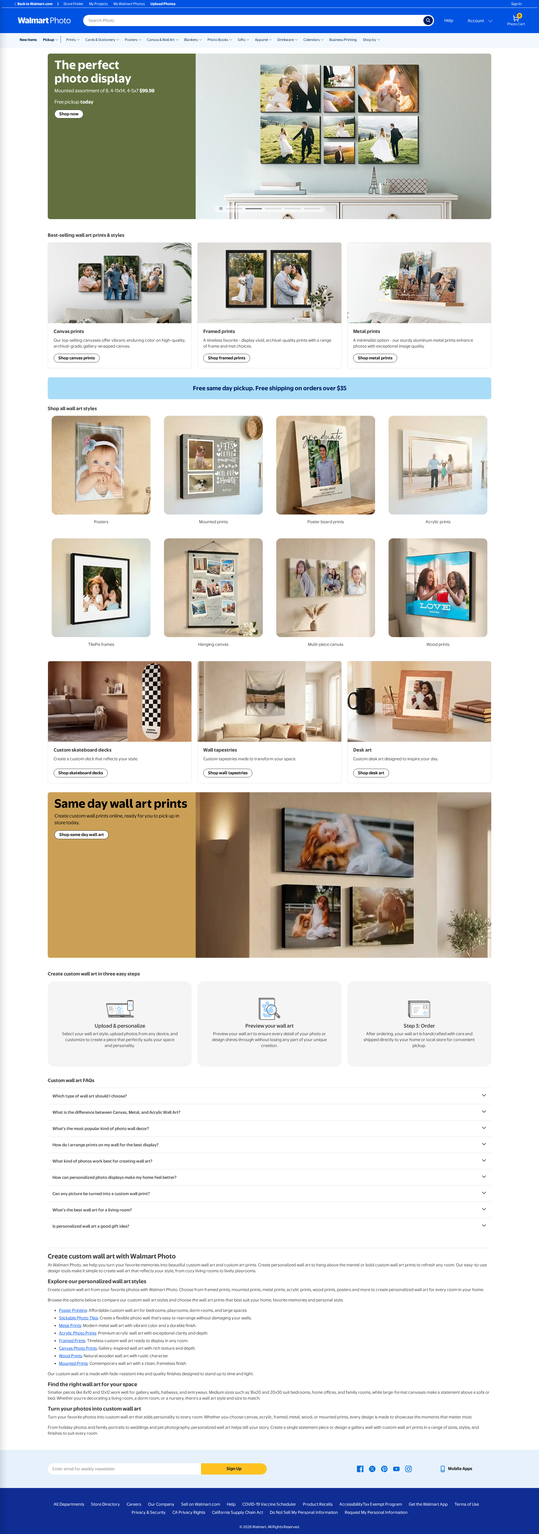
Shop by (369, 40)
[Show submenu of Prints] (78, 39)
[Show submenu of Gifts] (248, 39)
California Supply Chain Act (237, 1512)
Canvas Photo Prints (78, 1348)
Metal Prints (70, 1325)
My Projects (98, 4)
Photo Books (217, 40)
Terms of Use (467, 1504)
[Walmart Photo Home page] (44, 20)
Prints (71, 40)
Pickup (48, 40)
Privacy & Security (149, 1512)
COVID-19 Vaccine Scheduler (269, 1504)
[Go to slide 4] (292, 209)
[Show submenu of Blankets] (200, 39)
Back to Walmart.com (34, 4)
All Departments (69, 1504)
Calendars (311, 40)
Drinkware (285, 40)
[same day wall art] (343, 875)
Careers (134, 1504)
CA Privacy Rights (188, 1512)
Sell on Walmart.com (200, 1504)
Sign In (516, 4)
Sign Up (234, 1468)
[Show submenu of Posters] (140, 39)
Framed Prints (72, 1340)
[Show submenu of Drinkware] (296, 39)
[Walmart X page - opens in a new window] (372, 1468)
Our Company (161, 1504)
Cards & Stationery (100, 40)
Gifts (241, 40)
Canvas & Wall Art (161, 40)
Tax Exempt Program (382, 1504)
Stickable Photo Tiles (78, 1318)
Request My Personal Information (376, 1512)
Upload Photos (162, 4)
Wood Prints (70, 1355)
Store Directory (105, 1504)
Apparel (261, 40)
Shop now (69, 102)
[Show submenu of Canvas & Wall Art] (177, 39)
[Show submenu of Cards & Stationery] (118, 39)
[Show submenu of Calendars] (322, 39)
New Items (28, 40)
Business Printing (343, 40)
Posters (131, 40)
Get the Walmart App (428, 1504)
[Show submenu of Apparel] (270, 39)
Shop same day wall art (81, 834)
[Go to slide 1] (234, 209)
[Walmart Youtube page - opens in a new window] (396, 1468)
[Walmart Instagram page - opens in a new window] (408, 1468)
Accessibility (351, 1504)
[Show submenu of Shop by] (378, 39)
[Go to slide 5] (312, 209)
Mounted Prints (73, 1363)
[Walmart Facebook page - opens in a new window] (360, 1468)
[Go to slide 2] (253, 209)
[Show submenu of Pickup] (58, 39)
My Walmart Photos (129, 4)
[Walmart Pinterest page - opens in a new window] (384, 1468)
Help (448, 20)
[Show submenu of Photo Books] (230, 39)
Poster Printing (73, 1310)
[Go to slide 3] (273, 209)
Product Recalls (318, 1504)
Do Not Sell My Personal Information (304, 1512)
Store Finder (73, 4)
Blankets (191, 40)
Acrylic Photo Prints (77, 1333)
